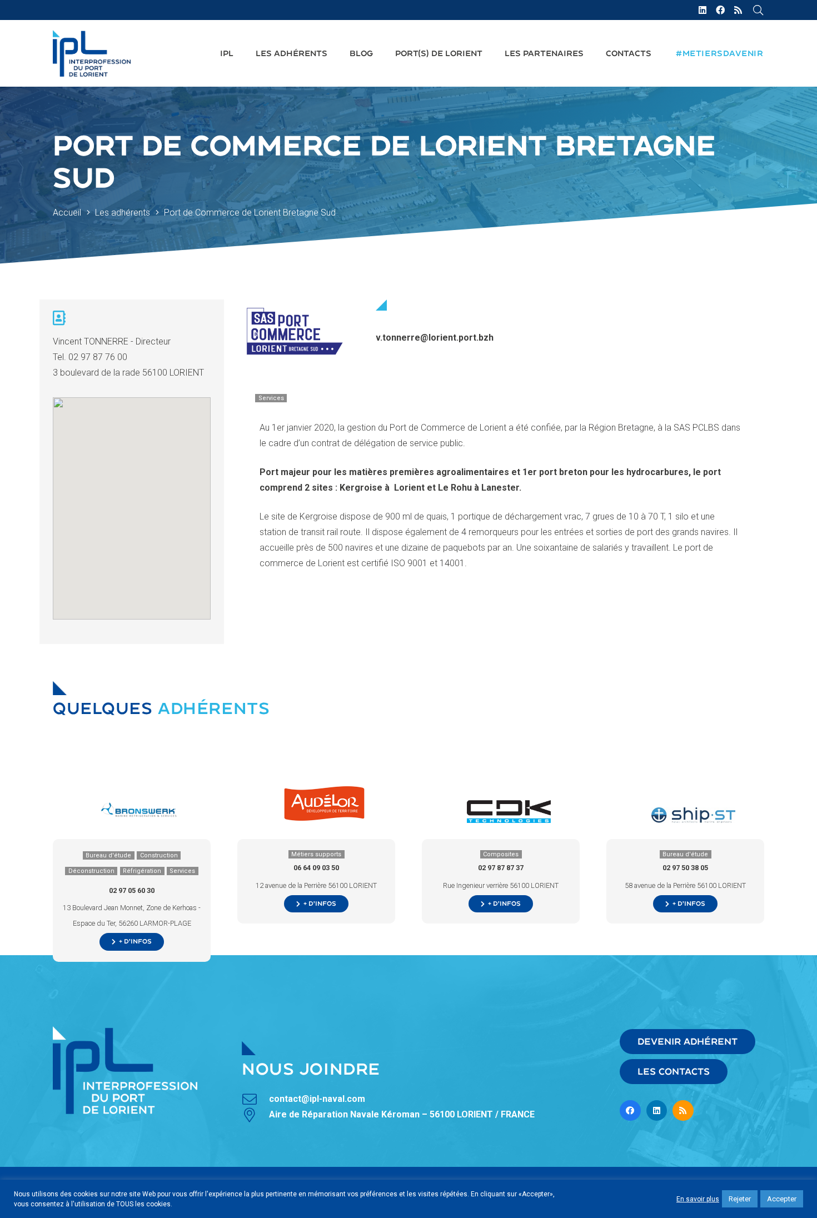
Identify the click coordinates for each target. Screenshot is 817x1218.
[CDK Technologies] (509, 805)
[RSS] (738, 10)
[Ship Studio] (693, 815)
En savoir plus (697, 1199)
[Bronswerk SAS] (140, 806)
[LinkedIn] (702, 10)
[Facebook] (720, 10)
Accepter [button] (781, 1199)
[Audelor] (324, 791)
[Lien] (92, 53)
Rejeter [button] (740, 1199)
